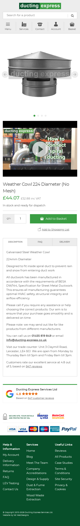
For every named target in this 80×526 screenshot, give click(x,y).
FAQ (40, 242)
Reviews (60, 450)
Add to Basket (56, 218)
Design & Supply (37, 479)
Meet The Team (37, 463)
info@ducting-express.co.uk (26, 340)
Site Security (63, 479)
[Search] (72, 15)
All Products (63, 456)
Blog (29, 456)
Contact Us (10, 489)
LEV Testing (11, 483)
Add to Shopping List (55, 229)
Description (15, 242)
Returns (8, 471)
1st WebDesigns (21, 515)
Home (30, 450)
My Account (11, 455)
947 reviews (34, 366)
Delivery (65, 242)
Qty (9, 219)
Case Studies (64, 463)
